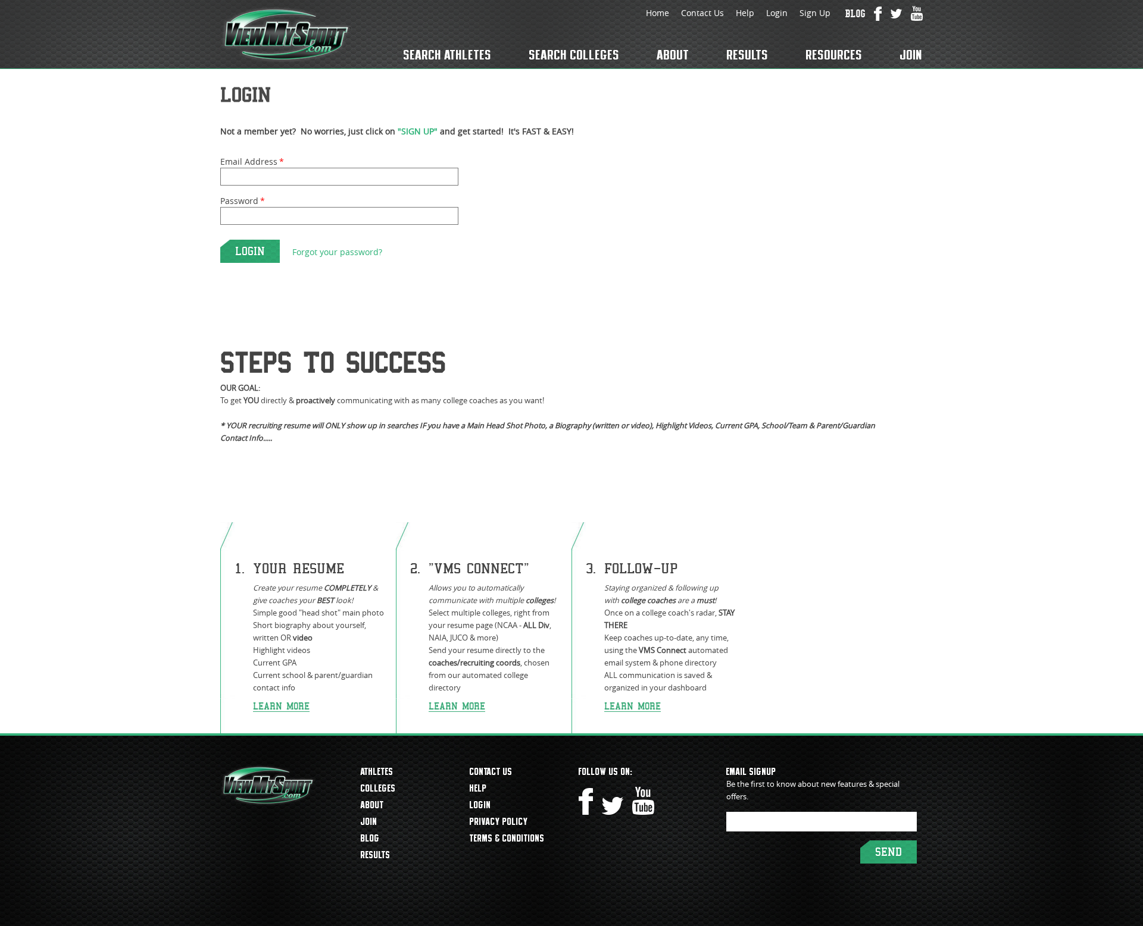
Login (777, 12)
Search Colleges (574, 55)
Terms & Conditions (507, 838)
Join (911, 55)
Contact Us (702, 12)
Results (748, 55)
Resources (834, 55)
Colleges (378, 788)
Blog (370, 838)
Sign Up (815, 12)
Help (745, 12)
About (673, 55)
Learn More (281, 706)
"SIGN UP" (418, 131)
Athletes (377, 771)
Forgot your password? (337, 252)
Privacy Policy (499, 821)
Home (657, 12)
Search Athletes (448, 55)
